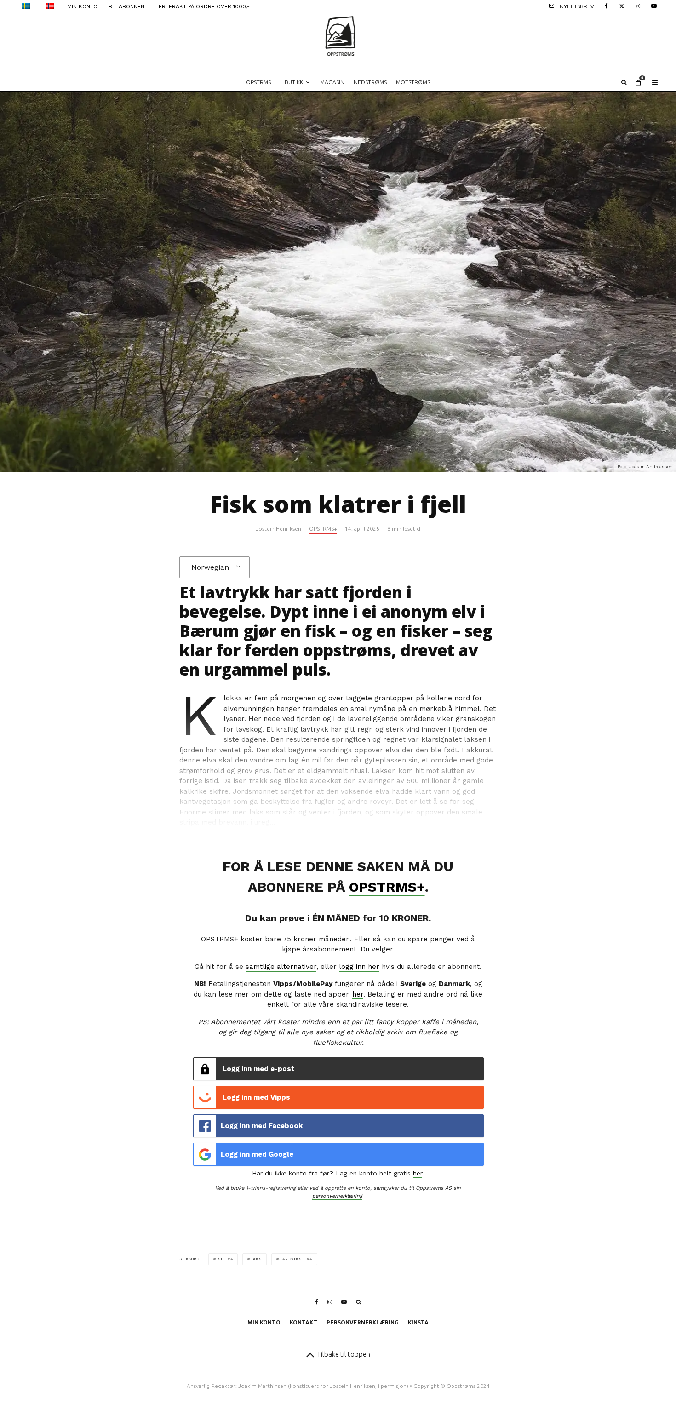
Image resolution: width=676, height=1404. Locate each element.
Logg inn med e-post (258, 1069)
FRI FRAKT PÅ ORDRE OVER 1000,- (204, 6)
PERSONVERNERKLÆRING (363, 1322)
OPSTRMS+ (323, 529)
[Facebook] (606, 5)
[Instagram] (638, 5)
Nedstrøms (370, 82)
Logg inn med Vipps (255, 1097)
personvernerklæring (337, 1196)
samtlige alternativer (281, 967)
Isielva (224, 1259)
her (357, 994)
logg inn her (359, 967)
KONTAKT (303, 1322)
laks (256, 1259)
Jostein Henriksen (278, 529)
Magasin (332, 82)
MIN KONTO (82, 6)
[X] (621, 5)
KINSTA (418, 1322)
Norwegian (210, 567)
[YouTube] (654, 5)
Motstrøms (413, 82)
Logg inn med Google (257, 1154)
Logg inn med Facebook (262, 1126)
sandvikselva (295, 1259)
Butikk (294, 82)
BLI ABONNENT (128, 6)
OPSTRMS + (260, 82)
